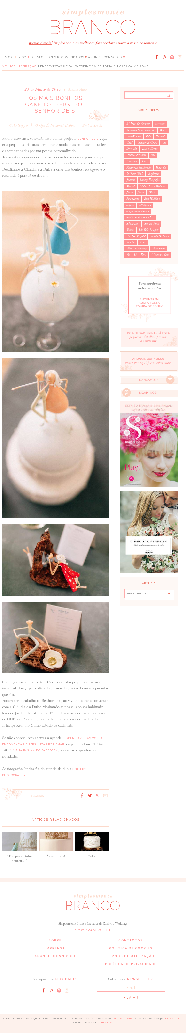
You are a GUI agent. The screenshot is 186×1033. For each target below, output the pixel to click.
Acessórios (160, 123)
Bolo (148, 136)
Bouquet (160, 136)
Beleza (163, 130)
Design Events (150, 148)
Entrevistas (51, 66)
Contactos (130, 940)
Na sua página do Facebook (34, 750)
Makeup (130, 186)
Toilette (130, 230)
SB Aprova (145, 205)
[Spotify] (172, 57)
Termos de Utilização (131, 956)
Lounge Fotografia (149, 180)
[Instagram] (180, 57)
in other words (134, 174)
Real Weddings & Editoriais (90, 66)
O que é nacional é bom (55, 125)
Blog (22, 57)
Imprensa (55, 948)
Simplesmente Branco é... (140, 217)
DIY (153, 155)
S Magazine (133, 223)
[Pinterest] (164, 57)
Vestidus (130, 242)
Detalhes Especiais (136, 155)
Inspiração (153, 174)
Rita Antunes (172, 1019)
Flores (145, 161)
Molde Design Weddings (153, 186)
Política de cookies (131, 948)
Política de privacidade (131, 964)
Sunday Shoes (151, 223)
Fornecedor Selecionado (138, 167)
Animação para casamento (140, 130)
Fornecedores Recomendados (57, 57)
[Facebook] (156, 57)
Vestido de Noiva (159, 236)
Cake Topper (18, 125)
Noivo (141, 192)
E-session (131, 161)
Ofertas (152, 192)
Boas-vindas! (133, 136)
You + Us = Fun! (136, 254)
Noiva (129, 192)
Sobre (55, 940)
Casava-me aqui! (133, 66)
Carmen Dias (105, 1023)
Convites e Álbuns (147, 142)
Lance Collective (123, 1019)
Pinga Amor (132, 198)
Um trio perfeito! (136, 236)
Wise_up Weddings (136, 248)
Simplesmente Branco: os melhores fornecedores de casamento (93, 21)
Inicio (9, 57)
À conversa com (160, 254)
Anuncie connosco (105, 57)
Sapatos (130, 205)
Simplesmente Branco (137, 211)
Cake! (129, 142)
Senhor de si (92, 125)
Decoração (131, 148)
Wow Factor (158, 248)
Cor (164, 142)
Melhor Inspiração (19, 66)
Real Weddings (152, 198)
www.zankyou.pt (93, 930)
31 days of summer (138, 123)
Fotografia (161, 167)
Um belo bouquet (148, 230)
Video (143, 242)
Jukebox (130, 180)
